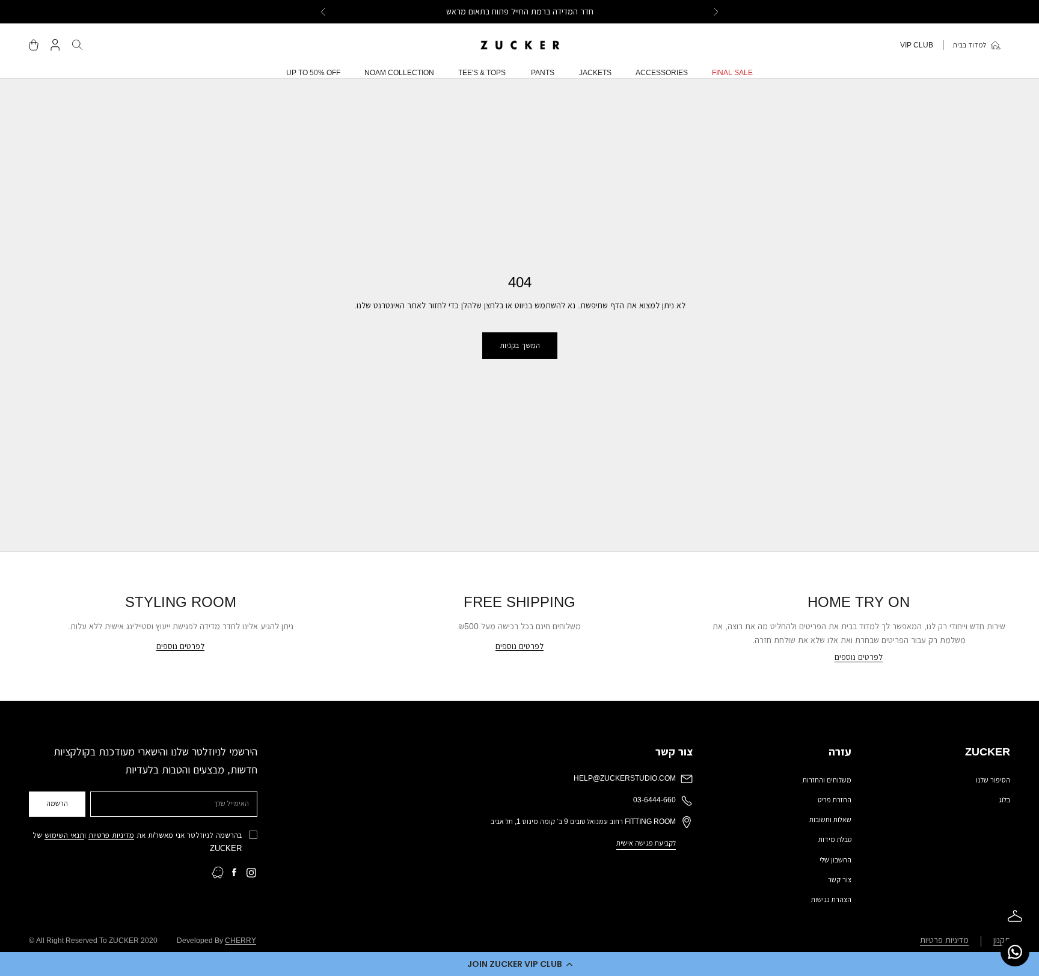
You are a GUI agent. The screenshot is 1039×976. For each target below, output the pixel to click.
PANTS (542, 73)
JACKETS (595, 73)
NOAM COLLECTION (399, 73)
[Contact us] (1015, 952)
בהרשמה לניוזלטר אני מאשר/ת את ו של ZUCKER (137, 841)
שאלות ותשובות (830, 820)
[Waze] (218, 873)
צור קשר (839, 880)
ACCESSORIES (662, 73)
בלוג (1004, 800)
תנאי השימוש (64, 835)
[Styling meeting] (1015, 915)
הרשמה (57, 803)
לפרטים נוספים (859, 657)
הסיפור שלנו (993, 780)
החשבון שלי (835, 860)
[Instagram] (251, 873)
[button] (519, 964)
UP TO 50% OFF (313, 73)
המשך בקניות (520, 345)
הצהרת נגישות (831, 899)
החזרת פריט (834, 800)
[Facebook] (234, 873)
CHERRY (240, 940)
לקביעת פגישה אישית (646, 843)
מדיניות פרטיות (111, 835)
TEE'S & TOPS (482, 73)
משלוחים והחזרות (827, 780)
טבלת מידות (834, 839)
